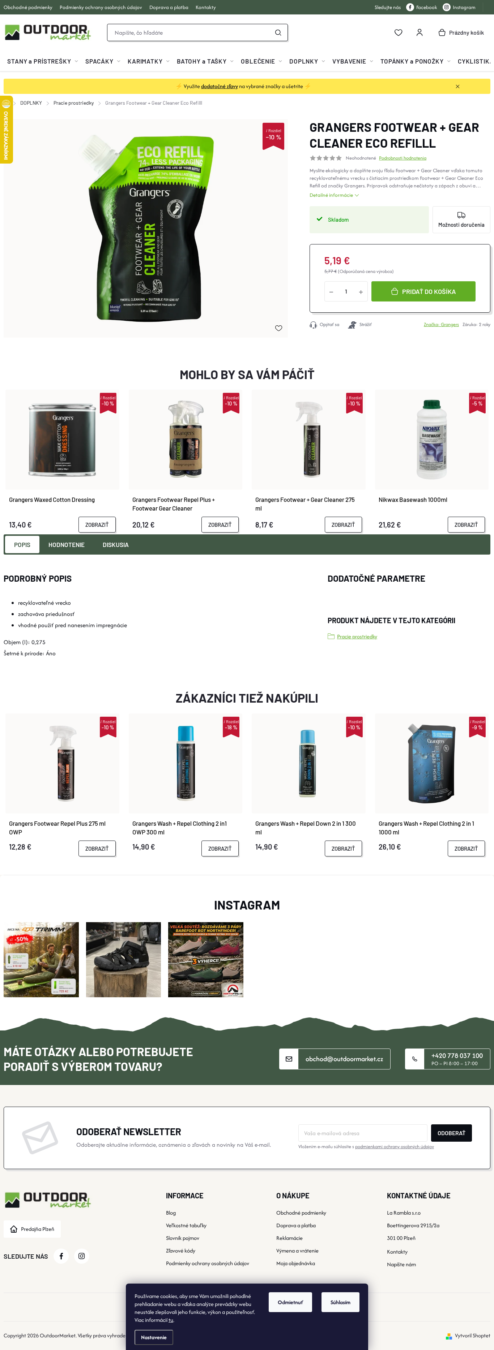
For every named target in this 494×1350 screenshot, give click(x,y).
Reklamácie (289, 1238)
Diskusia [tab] (116, 544)
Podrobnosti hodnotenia (402, 158)
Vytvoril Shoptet (472, 1335)
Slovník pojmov (182, 1238)
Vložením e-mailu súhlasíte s (366, 1146)
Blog (171, 1212)
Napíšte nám (401, 1264)
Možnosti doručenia (461, 224)
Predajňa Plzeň (37, 1229)
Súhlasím (340, 1302)
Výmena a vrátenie (297, 1250)
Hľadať (278, 32)
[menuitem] (43, 61)
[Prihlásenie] (419, 32)
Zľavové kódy (180, 1250)
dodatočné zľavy (219, 86)
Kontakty (206, 7)
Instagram (464, 7)
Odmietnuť (290, 1302)
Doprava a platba (168, 7)
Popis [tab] (22, 544)
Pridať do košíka (429, 291)
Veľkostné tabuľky (186, 1225)
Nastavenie (154, 1337)
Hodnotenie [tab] (66, 544)
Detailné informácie (331, 195)
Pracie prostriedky (357, 636)
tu (171, 1320)
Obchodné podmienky (28, 7)
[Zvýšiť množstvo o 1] (360, 291)
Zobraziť (97, 524)
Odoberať (451, 1132)
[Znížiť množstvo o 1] (331, 291)
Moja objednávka (295, 1263)
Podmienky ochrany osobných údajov (101, 7)
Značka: (441, 324)
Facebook (426, 7)
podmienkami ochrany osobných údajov (394, 1146)
